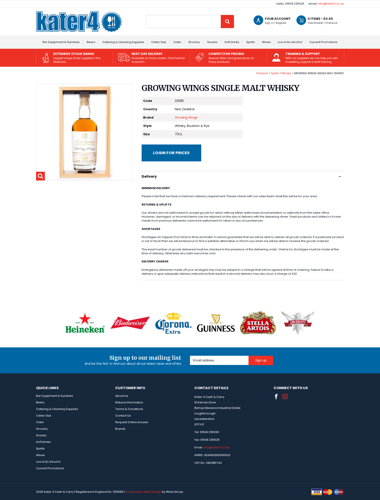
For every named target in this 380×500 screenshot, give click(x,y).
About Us (121, 396)
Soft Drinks (232, 42)
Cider (177, 42)
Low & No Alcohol (290, 42)
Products (262, 73)
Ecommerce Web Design (143, 492)
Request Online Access (131, 422)
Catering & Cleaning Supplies (123, 42)
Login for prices (171, 152)
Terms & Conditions (129, 409)
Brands (120, 429)
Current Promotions (323, 42)
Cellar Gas (158, 42)
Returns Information (129, 402)
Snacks (212, 42)
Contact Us (123, 415)
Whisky (286, 73)
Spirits (250, 42)
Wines (266, 42)
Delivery (149, 176)
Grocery (194, 42)
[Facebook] (276, 396)
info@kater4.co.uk (331, 4)
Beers (91, 42)
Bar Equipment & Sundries (61, 42)
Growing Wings (186, 117)
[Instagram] (285, 396)
